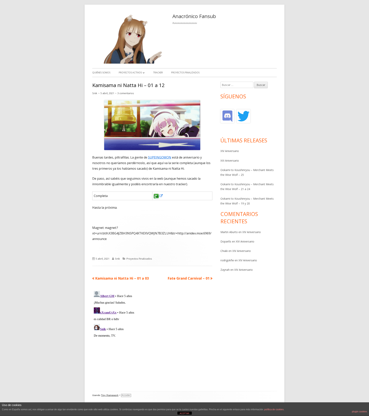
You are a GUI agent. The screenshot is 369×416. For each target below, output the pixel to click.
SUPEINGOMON (159, 157)
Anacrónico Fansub (194, 16)
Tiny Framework (109, 395)
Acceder (126, 395)
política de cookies (274, 409)
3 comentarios (125, 93)
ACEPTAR (184, 413)
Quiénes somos (101, 72)
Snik (94, 93)
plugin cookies (359, 411)
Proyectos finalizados (185, 72)
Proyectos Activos (130, 72)
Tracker (158, 72)
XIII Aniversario (229, 160)
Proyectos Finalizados (139, 258)
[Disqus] (152, 337)
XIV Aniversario (229, 151)
